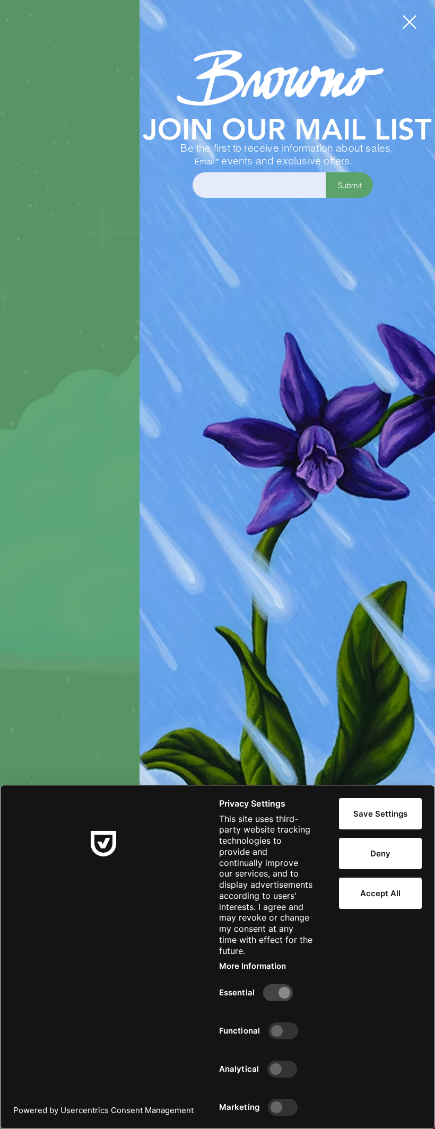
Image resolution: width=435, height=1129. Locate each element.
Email (204, 161)
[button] (409, 22)
